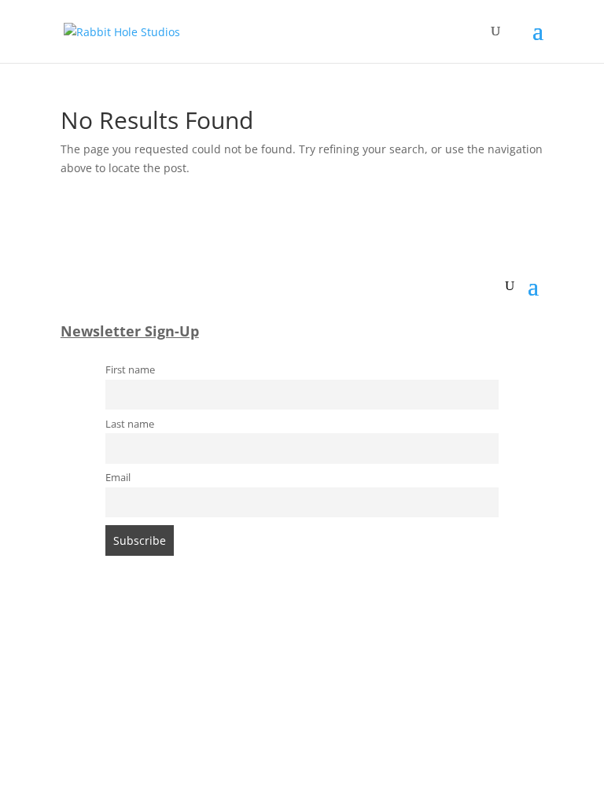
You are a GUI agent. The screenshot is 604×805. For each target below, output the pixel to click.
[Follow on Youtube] (349, 626)
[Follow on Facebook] (254, 626)
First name (130, 370)
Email (118, 477)
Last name (129, 424)
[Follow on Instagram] (286, 626)
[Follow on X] (317, 626)
